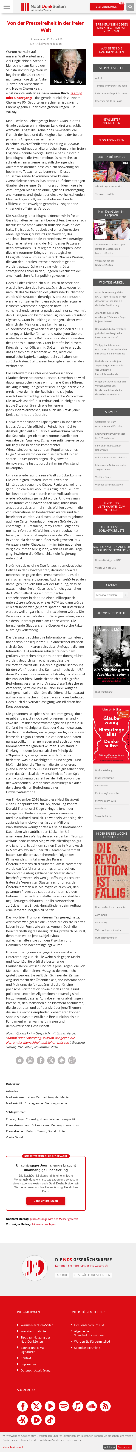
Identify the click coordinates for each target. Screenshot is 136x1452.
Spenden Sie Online (87, 1348)
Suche (130, 7)
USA (62, 1131)
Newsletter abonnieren (111, 121)
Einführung (101, 922)
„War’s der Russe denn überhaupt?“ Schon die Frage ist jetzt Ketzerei (110, 317)
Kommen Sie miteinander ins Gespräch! (82, 1266)
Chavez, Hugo (15, 1119)
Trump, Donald (47, 1131)
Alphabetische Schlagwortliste (111, 528)
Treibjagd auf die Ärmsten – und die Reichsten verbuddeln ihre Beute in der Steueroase (111, 349)
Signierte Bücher (103, 816)
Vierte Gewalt (15, 1137)
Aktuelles (12, 1091)
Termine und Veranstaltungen (111, 85)
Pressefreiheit (15, 1131)
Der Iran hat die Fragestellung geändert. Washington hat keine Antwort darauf (110, 333)
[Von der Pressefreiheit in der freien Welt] (62, 1063)
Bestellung (100, 808)
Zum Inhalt (101, 914)
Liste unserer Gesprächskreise (111, 93)
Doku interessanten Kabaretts (111, 457)
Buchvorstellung (103, 691)
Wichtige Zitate (103, 477)
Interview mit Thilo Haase (108, 100)
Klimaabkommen (17, 1125)
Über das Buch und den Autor (110, 907)
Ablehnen (109, 1447)
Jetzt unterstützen (109, 5)
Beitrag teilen (20, 1060)
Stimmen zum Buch (105, 800)
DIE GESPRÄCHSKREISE (83, 1259)
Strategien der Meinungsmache (46, 1103)
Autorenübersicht (111, 613)
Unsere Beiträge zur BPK (108, 560)
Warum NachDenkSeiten (37, 1325)
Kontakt (26, 1358)
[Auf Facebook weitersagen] (41, 1063)
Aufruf (98, 78)
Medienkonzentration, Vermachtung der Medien (38, 1097)
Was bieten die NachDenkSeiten (111, 50)
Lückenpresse (39, 1125)
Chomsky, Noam (37, 1119)
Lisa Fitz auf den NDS (111, 157)
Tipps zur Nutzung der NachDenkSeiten (35, 1339)
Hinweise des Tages (44, 1224)
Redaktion (55, 43)
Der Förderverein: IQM (89, 1325)
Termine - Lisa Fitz (104, 194)
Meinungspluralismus (65, 1125)
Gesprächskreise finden (92, 1275)
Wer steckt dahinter (34, 1331)
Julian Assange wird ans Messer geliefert (54, 1219)
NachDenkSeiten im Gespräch (111, 213)
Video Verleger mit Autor (108, 930)
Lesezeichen (101, 785)
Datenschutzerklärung (35, 1370)
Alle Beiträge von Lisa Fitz (108, 186)
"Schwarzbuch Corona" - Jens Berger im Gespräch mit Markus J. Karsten (110, 249)
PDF (30, 1060)
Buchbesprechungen (106, 937)
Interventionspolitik (62, 1119)
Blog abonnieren (111, 140)
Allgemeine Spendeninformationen (89, 1333)
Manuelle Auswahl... (13, 1447)
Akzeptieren (124, 1447)
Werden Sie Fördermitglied (92, 1341)
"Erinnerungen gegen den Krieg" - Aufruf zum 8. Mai (111, 28)
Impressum (28, 1364)
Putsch (31, 1131)
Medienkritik (14, 1103)
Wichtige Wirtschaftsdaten (109, 484)
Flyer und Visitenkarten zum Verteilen (111, 506)
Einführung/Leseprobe (107, 793)
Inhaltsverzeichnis (104, 777)
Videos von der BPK (105, 567)
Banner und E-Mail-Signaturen (33, 1350)
